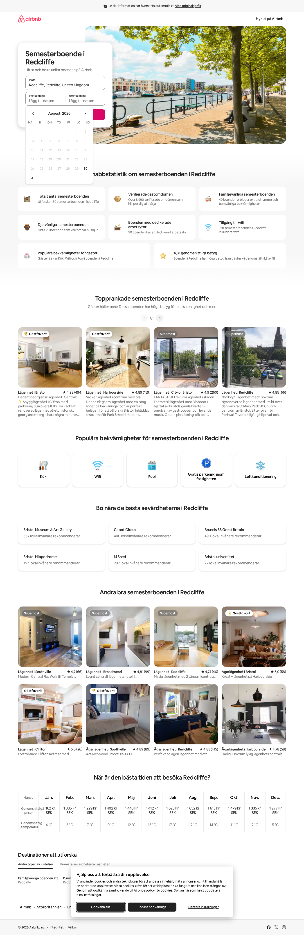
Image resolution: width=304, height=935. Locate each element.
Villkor (72, 927)
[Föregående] (144, 318)
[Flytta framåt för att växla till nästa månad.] (85, 113)
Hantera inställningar (203, 907)
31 (32, 178)
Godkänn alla (100, 907)
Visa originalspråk (188, 6)
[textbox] (45, 100)
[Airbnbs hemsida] (29, 19)
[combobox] (65, 85)
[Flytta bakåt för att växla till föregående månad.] (33, 113)
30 (86, 168)
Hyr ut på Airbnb (269, 18)
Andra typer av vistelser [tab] (35, 864)
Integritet (57, 927)
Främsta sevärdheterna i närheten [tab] (85, 864)
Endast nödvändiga (152, 907)
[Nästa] (159, 318)
